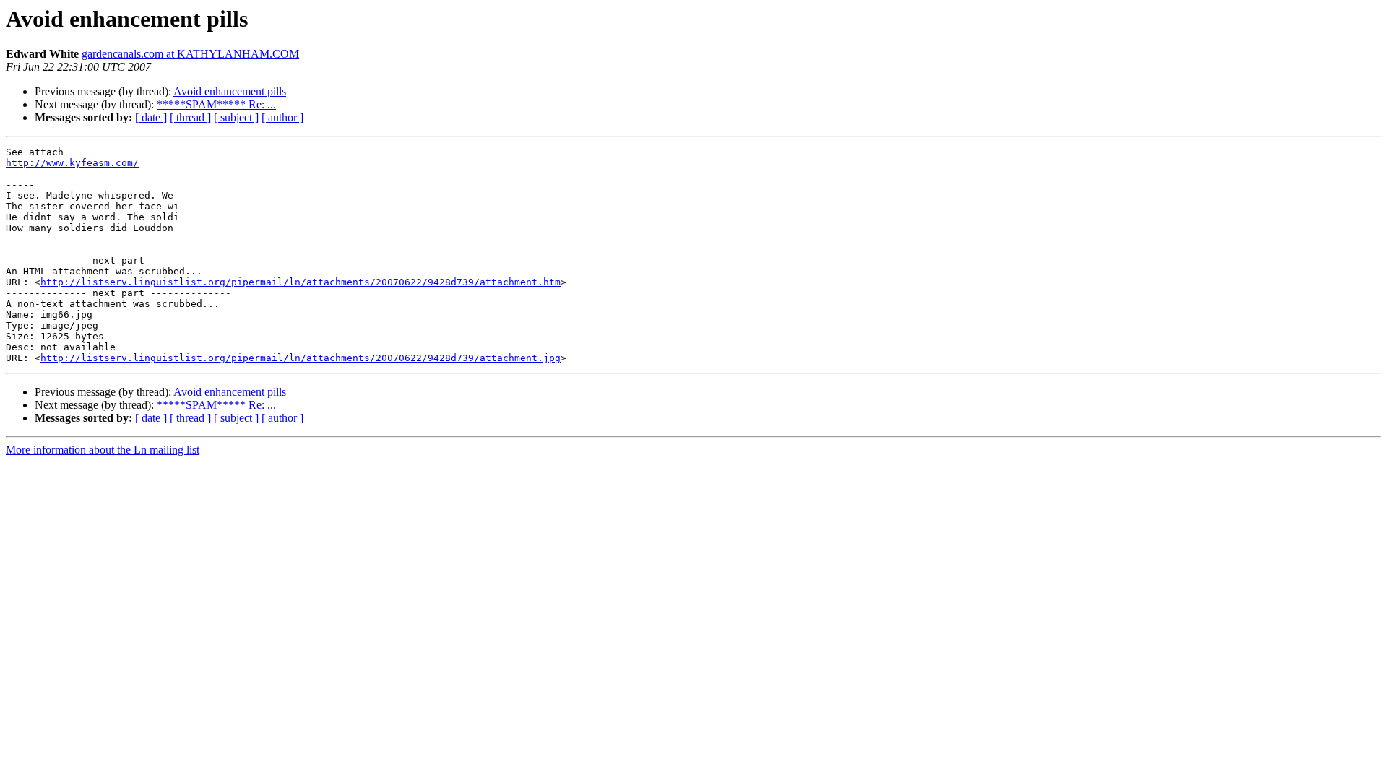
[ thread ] (190, 117)
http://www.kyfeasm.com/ (72, 162)
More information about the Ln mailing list (102, 449)
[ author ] (282, 117)
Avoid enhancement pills (229, 91)
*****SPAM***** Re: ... (216, 104)
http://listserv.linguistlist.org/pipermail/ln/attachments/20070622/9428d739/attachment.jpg (300, 357)
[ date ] (151, 117)
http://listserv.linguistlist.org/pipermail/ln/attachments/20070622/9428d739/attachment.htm (300, 282)
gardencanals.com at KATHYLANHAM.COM (190, 54)
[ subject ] (236, 117)
